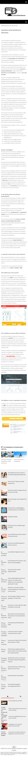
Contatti (14, 750)
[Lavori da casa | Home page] (14, 12)
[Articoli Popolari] (7, 696)
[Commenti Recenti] (20, 696)
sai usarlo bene (11, 356)
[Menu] (26, 2)
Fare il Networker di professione (19, 460)
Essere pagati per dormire (15, 700)
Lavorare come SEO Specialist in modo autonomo (6, 461)
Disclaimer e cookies (21, 748)
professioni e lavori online (9, 25)
